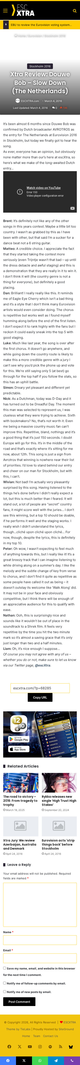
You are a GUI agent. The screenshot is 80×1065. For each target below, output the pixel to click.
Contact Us (50, 1036)
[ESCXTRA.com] (23, 10)
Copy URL (40, 697)
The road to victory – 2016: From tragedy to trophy (20, 800)
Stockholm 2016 (54, 35)
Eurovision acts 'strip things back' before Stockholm (58, 844)
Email (8, 950)
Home (21, 35)
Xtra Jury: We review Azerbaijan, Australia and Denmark (19, 844)
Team (36, 1036)
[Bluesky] (71, 1047)
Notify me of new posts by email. (29, 992)
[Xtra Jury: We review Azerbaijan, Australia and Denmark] (20, 826)
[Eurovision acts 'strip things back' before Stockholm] (59, 826)
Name (8, 932)
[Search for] (75, 12)
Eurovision (35, 35)
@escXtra (42, 665)
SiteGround (66, 1029)
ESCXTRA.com (30, 101)
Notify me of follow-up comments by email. (36, 983)
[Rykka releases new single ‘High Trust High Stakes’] (59, 783)
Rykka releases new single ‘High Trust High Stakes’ (59, 800)
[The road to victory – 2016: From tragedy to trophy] (20, 783)
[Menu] (5, 12)
